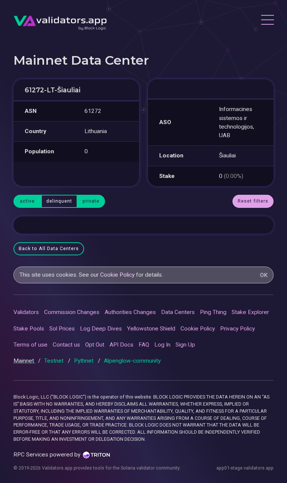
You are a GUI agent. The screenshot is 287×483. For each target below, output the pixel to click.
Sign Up (185, 344)
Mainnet (24, 360)
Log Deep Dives (101, 328)
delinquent (59, 201)
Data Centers (178, 312)
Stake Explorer (250, 312)
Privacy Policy (237, 328)
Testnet (54, 360)
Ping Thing (213, 312)
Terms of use (30, 344)
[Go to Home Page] (60, 20)
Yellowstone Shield (151, 328)
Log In (162, 344)
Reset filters (253, 201)
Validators (26, 312)
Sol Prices (62, 328)
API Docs (121, 344)
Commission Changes (71, 312)
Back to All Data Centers (49, 248)
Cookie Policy (117, 274)
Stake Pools (28, 328)
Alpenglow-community (132, 360)
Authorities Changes (130, 312)
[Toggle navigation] (267, 21)
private (91, 201)
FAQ (144, 344)
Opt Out (94, 344)
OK (264, 275)
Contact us (66, 344)
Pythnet (84, 360)
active (27, 201)
